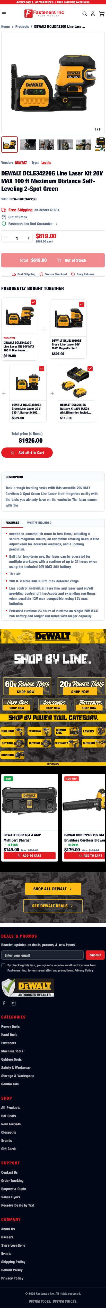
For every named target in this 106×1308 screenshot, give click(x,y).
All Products (10, 1107)
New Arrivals (11, 1124)
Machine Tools (12, 1051)
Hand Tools (9, 1034)
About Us (8, 1229)
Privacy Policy (84, 970)
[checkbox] (33, 302)
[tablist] (53, 523)
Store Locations (13, 1245)
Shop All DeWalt (50, 888)
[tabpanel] (53, 574)
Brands (6, 1140)
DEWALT (21, 162)
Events (6, 1253)
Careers (7, 1237)
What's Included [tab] (39, 523)
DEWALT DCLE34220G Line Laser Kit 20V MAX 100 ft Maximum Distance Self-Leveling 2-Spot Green (19, 346)
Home (5, 26)
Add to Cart (32, 855)
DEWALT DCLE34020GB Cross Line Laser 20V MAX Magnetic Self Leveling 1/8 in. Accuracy (67, 344)
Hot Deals (8, 1116)
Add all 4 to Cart (31, 452)
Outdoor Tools (11, 1059)
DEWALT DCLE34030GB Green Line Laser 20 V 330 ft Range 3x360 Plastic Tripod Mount (26, 408)
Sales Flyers (10, 1197)
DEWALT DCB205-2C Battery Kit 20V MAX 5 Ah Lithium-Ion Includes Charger (75, 408)
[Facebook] (3, 1003)
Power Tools (10, 1026)
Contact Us (9, 1172)
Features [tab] (12, 523)
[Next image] (98, 82)
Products (22, 26)
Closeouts (8, 1132)
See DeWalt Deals (50, 905)
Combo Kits (10, 1084)
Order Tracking (12, 1180)
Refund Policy (11, 1270)
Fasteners (8, 1043)
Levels (46, 162)
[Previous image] (8, 82)
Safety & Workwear (16, 1067)
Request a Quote (13, 1188)
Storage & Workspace (17, 1075)
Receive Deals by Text (17, 1205)
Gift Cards (8, 1148)
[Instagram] (13, 1003)
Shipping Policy (13, 1261)
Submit (95, 955)
